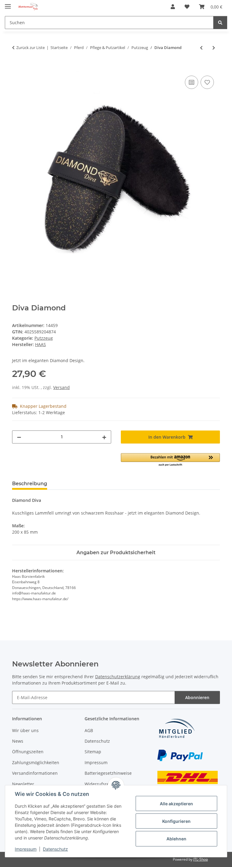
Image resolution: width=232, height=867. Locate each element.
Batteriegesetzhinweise (108, 773)
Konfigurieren (176, 821)
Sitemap (93, 751)
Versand (61, 387)
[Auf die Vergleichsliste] (191, 82)
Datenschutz (55, 849)
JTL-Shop (200, 859)
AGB (89, 730)
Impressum (26, 849)
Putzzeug (43, 338)
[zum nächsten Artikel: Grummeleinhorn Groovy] (214, 47)
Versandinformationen (35, 773)
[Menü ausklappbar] (8, 4)
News (17, 741)
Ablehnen (176, 838)
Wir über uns (25, 730)
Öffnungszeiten (28, 751)
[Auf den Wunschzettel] (207, 82)
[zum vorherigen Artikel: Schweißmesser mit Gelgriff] (201, 47)
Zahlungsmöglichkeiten (35, 762)
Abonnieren (197, 697)
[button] (173, 7)
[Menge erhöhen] (104, 437)
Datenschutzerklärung (117, 676)
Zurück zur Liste (30, 47)
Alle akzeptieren (176, 803)
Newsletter (23, 784)
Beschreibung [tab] (29, 483)
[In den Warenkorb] (17, 67)
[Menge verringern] (19, 437)
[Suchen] (220, 22)
